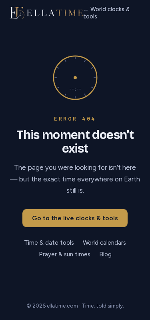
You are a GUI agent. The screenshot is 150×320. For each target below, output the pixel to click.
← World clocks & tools (106, 13)
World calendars (104, 242)
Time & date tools (49, 242)
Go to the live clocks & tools (75, 218)
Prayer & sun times (64, 254)
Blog (105, 254)
